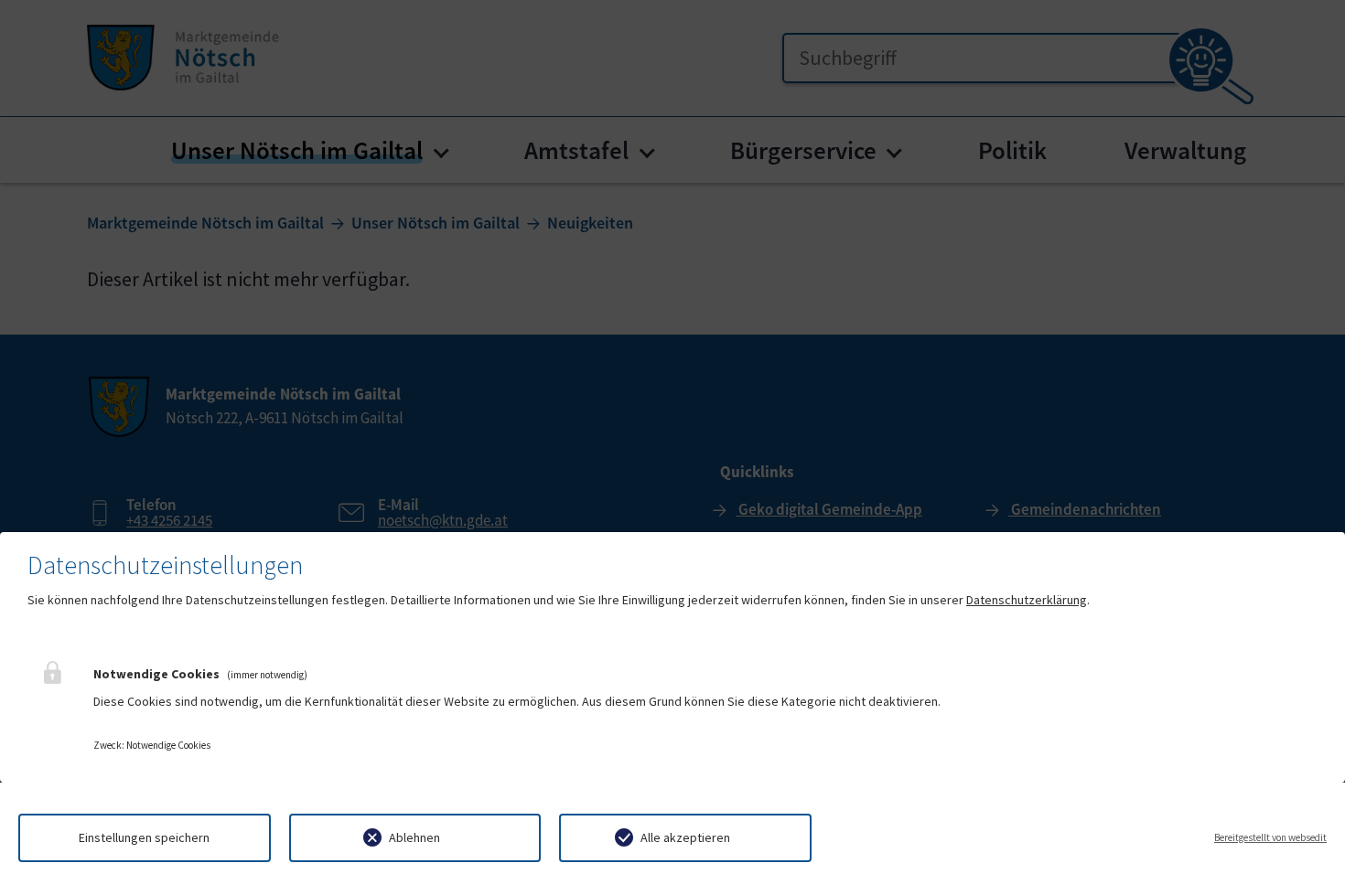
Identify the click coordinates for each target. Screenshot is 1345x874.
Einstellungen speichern (144, 837)
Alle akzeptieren (685, 837)
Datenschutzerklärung (1026, 600)
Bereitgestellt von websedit (1270, 837)
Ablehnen (414, 837)
